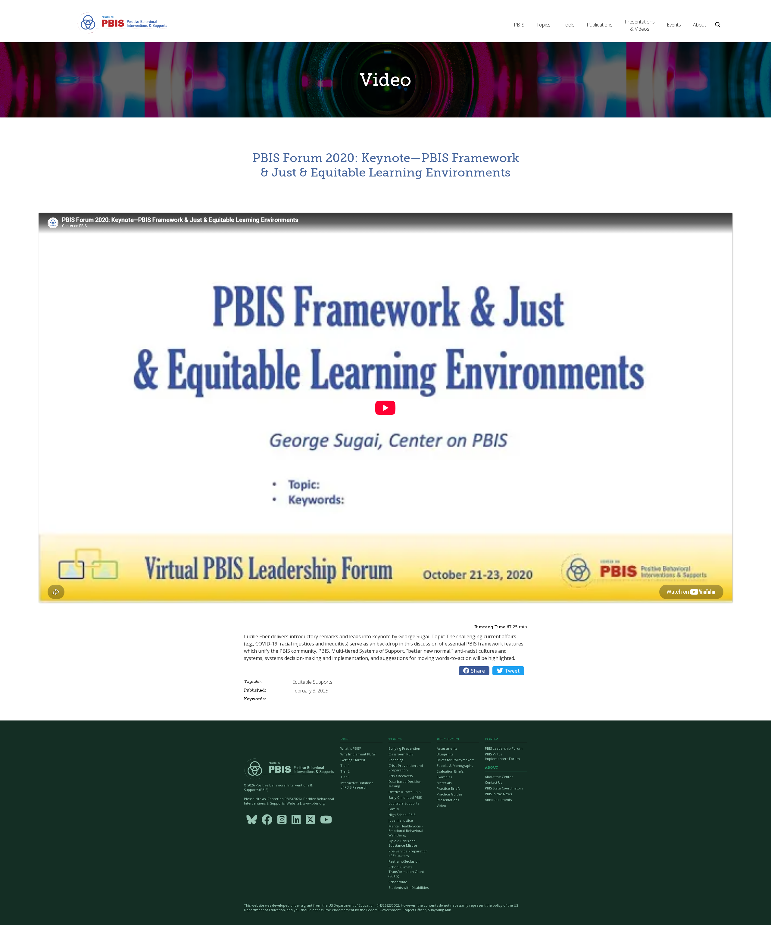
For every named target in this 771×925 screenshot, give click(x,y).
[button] (519, 24)
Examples (444, 777)
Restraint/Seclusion (404, 861)
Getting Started (352, 760)
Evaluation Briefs (450, 771)
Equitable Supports (404, 803)
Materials (444, 782)
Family (394, 809)
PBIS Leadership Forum (504, 748)
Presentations (448, 800)
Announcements (498, 799)
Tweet (508, 670)
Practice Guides (449, 794)
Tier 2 (345, 771)
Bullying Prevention (404, 748)
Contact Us (493, 782)
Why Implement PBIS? (357, 754)
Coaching (396, 760)
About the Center (499, 776)
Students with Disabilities (409, 887)
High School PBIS (402, 814)
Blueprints (445, 754)
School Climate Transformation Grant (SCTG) (406, 871)
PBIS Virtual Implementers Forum (502, 756)
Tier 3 (345, 777)
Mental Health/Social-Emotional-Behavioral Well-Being (406, 830)
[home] (122, 22)
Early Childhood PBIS (405, 797)
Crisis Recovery (401, 775)
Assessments (447, 748)
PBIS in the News (498, 794)
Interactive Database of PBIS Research (356, 784)
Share (474, 670)
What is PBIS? (350, 748)
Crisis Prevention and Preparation (406, 767)
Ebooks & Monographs (455, 765)
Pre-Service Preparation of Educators (408, 853)
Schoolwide (398, 882)
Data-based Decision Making (405, 783)
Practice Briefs (448, 788)
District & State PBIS (404, 791)
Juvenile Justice (401, 820)
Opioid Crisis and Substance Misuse (403, 843)
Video (441, 805)
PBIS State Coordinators (504, 788)
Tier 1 (345, 765)
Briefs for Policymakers (455, 760)
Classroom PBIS (401, 754)
